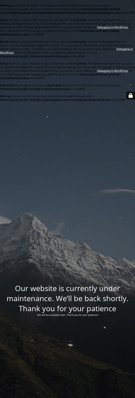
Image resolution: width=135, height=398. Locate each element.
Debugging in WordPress (112, 27)
